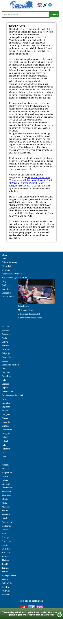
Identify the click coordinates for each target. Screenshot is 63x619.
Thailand (5, 560)
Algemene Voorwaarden (12, 274)
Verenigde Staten (9, 575)
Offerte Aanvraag (9, 262)
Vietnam (5, 579)
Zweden (5, 587)
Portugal (5, 537)
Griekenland (7, 430)
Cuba (4, 380)
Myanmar (6, 514)
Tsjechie (5, 564)
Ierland (5, 437)
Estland (5, 410)
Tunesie (5, 568)
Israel (4, 452)
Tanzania (5, 556)
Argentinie (6, 334)
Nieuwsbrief (7, 266)
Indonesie (6, 449)
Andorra (5, 330)
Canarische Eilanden (10, 365)
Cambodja (6, 357)
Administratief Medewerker (30, 318)
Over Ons (6, 270)
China (4, 368)
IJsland (5, 441)
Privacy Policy (8, 297)
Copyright (6, 289)
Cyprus (5, 388)
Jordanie (5, 468)
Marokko (6, 507)
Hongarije (6, 433)
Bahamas (5, 594)
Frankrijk (6, 422)
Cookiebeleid (7, 285)
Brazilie (5, 349)
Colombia (6, 372)
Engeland (6, 407)
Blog (4, 281)
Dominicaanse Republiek (12, 395)
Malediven (6, 495)
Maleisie (5, 499)
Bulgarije (6, 353)
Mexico (5, 510)
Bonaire (5, 346)
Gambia (5, 426)
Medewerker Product (27, 310)
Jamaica (5, 465)
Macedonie (6, 491)
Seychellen (6, 541)
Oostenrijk (6, 526)
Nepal (4, 518)
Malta (4, 503)
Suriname (6, 552)
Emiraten (6, 403)
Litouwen (6, 484)
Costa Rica (6, 376)
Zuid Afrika (7, 583)
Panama (5, 530)
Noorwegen (7, 522)
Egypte (5, 399)
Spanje (5, 545)
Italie (4, 456)
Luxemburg (7, 488)
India (4, 445)
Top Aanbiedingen (10, 277)
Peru (4, 533)
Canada (5, 361)
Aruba (4, 338)
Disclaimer (6, 293)
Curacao (5, 384)
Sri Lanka (6, 549)
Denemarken (7, 391)
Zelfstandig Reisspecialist (29, 314)
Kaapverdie (7, 472)
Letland (5, 480)
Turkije (5, 572)
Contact (5, 258)
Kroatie (5, 476)
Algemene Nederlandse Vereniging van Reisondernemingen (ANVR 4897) (30, 180)
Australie (6, 591)
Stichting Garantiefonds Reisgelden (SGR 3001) (26, 184)
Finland (5, 418)
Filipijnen (6, 414)
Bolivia (5, 342)
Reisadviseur (23, 306)
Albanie (5, 326)
